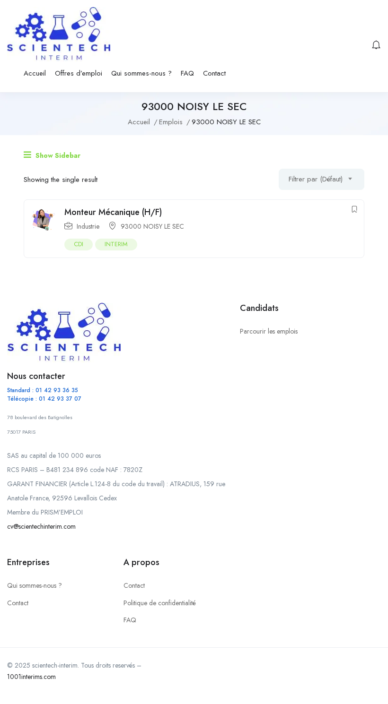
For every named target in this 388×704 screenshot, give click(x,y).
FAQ (187, 73)
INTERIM (116, 244)
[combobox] (321, 179)
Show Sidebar (57, 155)
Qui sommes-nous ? (141, 73)
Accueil (35, 73)
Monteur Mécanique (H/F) (113, 212)
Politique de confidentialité (159, 603)
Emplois (171, 122)
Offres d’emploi (78, 73)
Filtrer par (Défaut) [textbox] (316, 179)
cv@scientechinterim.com (41, 526)
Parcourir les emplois (269, 331)
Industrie (88, 226)
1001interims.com (31, 676)
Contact (214, 73)
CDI (78, 244)
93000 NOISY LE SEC (152, 226)
